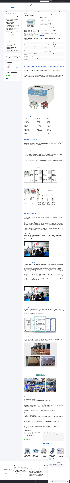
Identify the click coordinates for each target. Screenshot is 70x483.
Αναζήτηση (50, 1)
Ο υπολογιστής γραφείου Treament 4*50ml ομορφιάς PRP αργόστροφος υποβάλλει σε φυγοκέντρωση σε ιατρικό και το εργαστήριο (21, 471)
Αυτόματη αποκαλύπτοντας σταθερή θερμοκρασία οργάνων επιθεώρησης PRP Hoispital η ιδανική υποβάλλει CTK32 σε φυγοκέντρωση (21, 468)
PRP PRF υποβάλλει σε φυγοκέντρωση (20, 11)
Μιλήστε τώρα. (57, 1)
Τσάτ (42, 35)
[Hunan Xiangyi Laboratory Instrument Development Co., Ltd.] (35, 4)
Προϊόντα (12, 6)
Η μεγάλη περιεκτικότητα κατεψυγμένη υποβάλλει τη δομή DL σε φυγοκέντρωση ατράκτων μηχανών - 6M (36, 475)
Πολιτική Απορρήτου (5, 481)
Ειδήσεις (55, 6)
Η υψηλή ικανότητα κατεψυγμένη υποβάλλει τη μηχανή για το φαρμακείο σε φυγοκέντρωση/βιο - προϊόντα (36, 469)
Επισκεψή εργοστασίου (28, 6)
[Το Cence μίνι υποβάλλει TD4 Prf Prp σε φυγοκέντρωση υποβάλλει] (6, 57)
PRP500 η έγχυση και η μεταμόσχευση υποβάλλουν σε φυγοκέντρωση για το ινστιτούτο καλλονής (31, 34)
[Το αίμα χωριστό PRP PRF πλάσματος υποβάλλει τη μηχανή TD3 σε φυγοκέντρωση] (52, 451)
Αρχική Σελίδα (6, 11)
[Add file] (49, 481)
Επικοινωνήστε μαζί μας (47, 6)
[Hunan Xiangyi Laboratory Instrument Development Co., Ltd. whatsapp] (9, 76)
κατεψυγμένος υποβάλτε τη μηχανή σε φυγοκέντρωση (12, 26)
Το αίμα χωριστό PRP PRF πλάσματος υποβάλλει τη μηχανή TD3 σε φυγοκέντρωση (52, 456)
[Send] (67, 481)
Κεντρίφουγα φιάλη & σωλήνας (11, 50)
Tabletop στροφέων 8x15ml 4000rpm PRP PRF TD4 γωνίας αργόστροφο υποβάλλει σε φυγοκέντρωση (44, 456)
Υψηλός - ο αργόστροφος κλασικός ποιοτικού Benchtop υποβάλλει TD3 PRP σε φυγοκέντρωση (21, 474)
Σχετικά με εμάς (19, 6)
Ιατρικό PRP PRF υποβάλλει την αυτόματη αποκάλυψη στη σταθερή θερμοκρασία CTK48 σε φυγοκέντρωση (60, 456)
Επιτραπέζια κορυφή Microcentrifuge (12, 41)
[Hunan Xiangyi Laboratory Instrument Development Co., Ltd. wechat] (12, 76)
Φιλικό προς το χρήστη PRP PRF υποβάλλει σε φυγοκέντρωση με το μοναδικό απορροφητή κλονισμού (27, 456)
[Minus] (67, 458)
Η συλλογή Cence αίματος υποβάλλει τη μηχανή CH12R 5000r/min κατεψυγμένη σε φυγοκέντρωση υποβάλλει (36, 472)
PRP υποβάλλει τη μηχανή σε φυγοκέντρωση (31, 427)
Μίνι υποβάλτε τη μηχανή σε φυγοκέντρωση (11, 48)
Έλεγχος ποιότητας (37, 6)
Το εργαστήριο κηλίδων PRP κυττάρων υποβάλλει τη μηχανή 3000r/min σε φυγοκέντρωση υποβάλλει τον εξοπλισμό (35, 456)
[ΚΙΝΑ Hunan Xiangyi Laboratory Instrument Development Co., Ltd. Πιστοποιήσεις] (8, 66)
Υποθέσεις (60, 6)
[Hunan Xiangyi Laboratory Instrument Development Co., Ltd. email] (7, 76)
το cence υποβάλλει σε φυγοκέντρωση (52, 426)
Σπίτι (8, 6)
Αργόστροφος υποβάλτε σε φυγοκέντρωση (11, 35)
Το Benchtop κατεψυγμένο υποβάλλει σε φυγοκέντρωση (36, 426)
